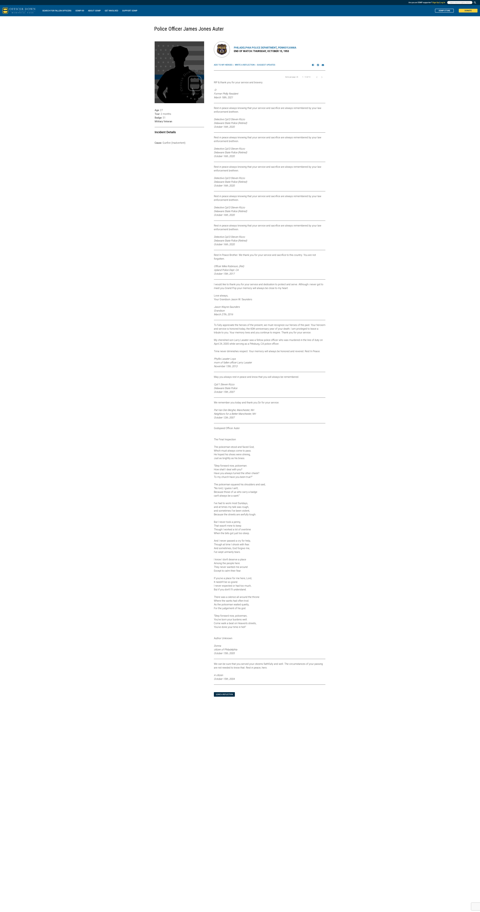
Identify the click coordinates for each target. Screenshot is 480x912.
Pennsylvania (287, 47)
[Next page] (321, 77)
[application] (179, 179)
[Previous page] (316, 77)
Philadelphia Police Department (255, 47)
